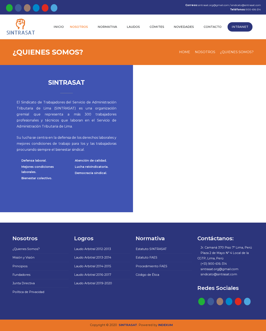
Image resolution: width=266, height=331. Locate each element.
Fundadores (21, 275)
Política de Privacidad (28, 292)
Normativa (107, 27)
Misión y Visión (23, 257)
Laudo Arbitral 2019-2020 (93, 283)
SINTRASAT (128, 325)
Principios (19, 266)
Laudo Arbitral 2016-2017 (92, 275)
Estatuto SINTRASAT (151, 249)
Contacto (213, 27)
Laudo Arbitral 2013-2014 (92, 257)
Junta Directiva (23, 283)
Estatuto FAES (146, 257)
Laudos (133, 27)
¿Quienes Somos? (26, 249)
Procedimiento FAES (151, 266)
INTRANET (240, 27)
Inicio (59, 27)
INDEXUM (165, 325)
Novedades (184, 27)
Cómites (157, 27)
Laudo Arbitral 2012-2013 (92, 249)
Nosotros (79, 27)
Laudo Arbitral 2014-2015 (92, 266)
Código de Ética (147, 275)
